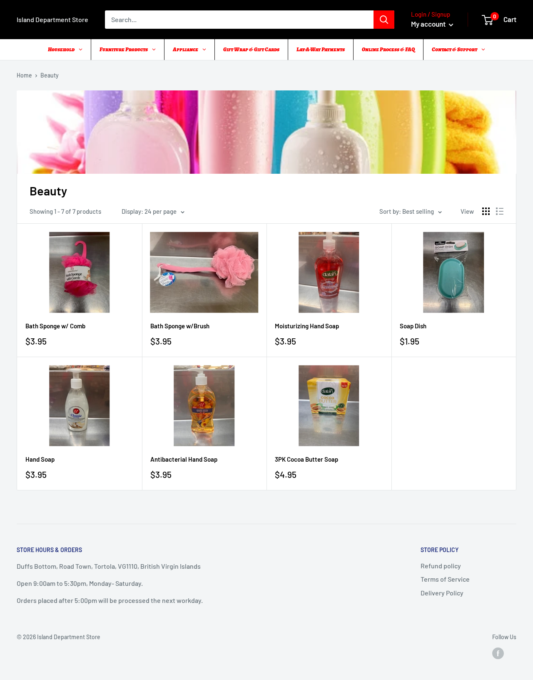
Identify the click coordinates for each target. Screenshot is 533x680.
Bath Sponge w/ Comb (55, 326)
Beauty (49, 75)
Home (24, 75)
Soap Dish (413, 326)
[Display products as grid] (486, 211)
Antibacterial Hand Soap (183, 459)
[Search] (384, 19)
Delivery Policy (442, 593)
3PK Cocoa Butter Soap (306, 459)
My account (429, 24)
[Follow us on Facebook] (498, 653)
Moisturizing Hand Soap (307, 326)
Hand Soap (40, 459)
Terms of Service (445, 579)
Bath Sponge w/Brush (179, 326)
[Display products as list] (499, 211)
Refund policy (441, 566)
